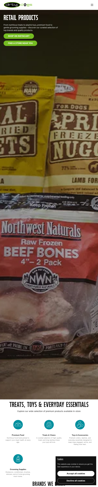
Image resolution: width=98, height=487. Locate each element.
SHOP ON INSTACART (19, 36)
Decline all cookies (76, 481)
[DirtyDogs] (18, 5)
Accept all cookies (76, 473)
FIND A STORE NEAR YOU (20, 43)
